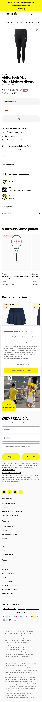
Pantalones (29, 22)
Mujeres (19, 22)
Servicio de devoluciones (10, 534)
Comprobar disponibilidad (11, 150)
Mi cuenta (5, 565)
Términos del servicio (32, 609)
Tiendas (4, 577)
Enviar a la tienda (7, 554)
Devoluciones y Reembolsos (10, 585)
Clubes (4, 550)
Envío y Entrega (7, 581)
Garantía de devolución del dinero (12, 511)
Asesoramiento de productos (11, 589)
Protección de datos (11, 358)
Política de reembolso (21, 612)
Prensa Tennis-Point (8, 593)
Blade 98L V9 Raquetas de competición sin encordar (16, 278)
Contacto (5, 569)
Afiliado (4, 538)
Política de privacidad (9, 609)
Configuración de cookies (10, 515)
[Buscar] (27, 13)
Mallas (38, 22)
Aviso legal (21, 609)
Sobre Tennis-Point (8, 573)
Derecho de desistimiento (10, 503)
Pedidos (4, 530)
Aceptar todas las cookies (21, 371)
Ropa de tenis (9, 22)
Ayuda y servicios (7, 526)
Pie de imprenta (23, 358)
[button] (3, 13)
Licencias (5, 507)
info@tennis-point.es (8, 469)
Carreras (4, 542)
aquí (24, 355)
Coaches (4, 546)
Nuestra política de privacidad (11, 472)
